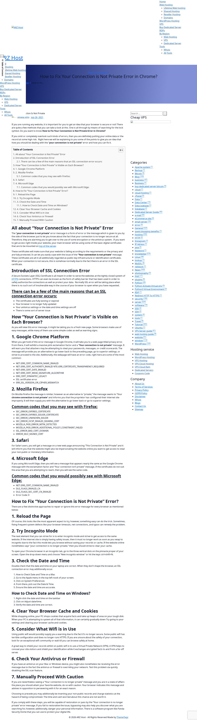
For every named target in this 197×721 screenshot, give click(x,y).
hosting (141, 234)
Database (141, 208)
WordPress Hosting (169, 20)
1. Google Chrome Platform (30, 168)
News (91, 72)
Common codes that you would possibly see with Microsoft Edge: (55, 187)
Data (138, 199)
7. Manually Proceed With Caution (35, 219)
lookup (139, 260)
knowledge (142, 253)
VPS (161, 24)
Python (140, 282)
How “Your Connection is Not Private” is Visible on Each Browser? (50, 165)
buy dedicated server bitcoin (150, 186)
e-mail (139, 215)
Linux (139, 257)
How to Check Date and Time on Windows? (45, 205)
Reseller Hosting (172, 14)
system (140, 314)
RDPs (162, 30)
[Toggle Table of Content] (119, 150)
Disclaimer (140, 396)
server (140, 302)
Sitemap (139, 409)
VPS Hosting (141, 360)
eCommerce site (144, 218)
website (105, 72)
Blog (139, 176)
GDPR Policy (141, 393)
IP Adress (141, 244)
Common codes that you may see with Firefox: (45, 176)
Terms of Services (144, 386)
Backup (140, 170)
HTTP (139, 237)
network (140, 266)
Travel (139, 321)
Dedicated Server (172, 43)
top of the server (47, 246)
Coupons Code (142, 373)
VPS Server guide (145, 330)
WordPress (142, 343)
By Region (164, 33)
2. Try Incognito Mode (28, 198)
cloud (139, 189)
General (141, 228)
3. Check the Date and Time (31, 201)
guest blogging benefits (148, 231)
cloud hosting (143, 192)
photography (143, 273)
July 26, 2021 (37, 117)
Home (162, 1)
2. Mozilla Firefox (24, 172)
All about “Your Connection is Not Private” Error (40, 154)
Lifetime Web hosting (174, 8)
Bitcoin (139, 173)
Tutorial (97, 72)
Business (140, 183)
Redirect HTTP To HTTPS (148, 295)
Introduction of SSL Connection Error (35, 157)
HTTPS (15, 279)
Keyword (140, 250)
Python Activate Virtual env (150, 285)
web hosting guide (145, 334)
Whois (167, 49)
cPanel (139, 196)
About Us (139, 383)
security (141, 298)
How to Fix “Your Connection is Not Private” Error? (42, 190)
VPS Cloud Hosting (144, 363)
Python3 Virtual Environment (151, 289)
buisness (141, 180)
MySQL (139, 263)
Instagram (141, 241)
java (138, 247)
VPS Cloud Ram (142, 366)
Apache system (144, 167)
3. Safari (20, 179)
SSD (138, 308)
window (141, 340)
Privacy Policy (141, 390)
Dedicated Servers (144, 370)
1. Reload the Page (26, 194)
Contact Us (140, 406)
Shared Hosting (172, 11)
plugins (140, 279)
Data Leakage (143, 205)
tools (138, 318)
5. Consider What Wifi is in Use (33, 212)
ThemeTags (122, 717)
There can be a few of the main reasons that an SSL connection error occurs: (61, 161)
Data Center (142, 202)
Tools (162, 46)
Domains (168, 17)
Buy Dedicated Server (170, 27)
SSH (138, 311)
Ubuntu (140, 327)
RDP (138, 292)
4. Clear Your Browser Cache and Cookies (39, 209)
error (139, 224)
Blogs (137, 402)
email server (143, 221)
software (141, 305)
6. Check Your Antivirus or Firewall (35, 216)
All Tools (168, 53)
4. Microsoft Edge (25, 183)
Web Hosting (166, 4)
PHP (139, 276)
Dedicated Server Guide (148, 212)
